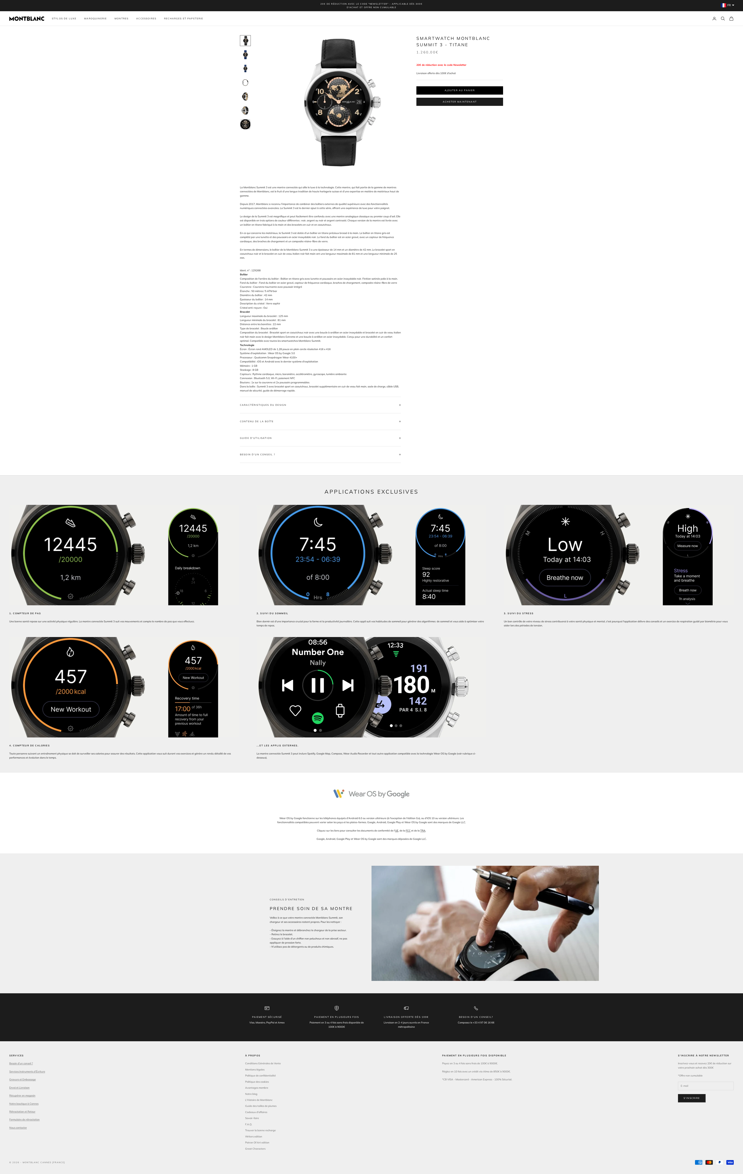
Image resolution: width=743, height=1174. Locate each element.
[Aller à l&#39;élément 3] (245, 68)
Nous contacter (18, 1127)
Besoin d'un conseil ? (21, 1063)
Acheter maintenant (460, 101)
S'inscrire (692, 1098)
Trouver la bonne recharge (260, 1130)
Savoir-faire (252, 1118)
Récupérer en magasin (22, 1095)
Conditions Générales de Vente (263, 1063)
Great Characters (255, 1148)
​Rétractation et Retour (22, 1111)
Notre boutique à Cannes (24, 1103)
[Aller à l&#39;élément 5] (245, 96)
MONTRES (121, 18)
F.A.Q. (248, 1124)
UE (396, 830)
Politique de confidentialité (260, 1075)
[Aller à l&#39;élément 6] (245, 110)
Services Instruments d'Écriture (27, 1071)
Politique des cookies (257, 1081)
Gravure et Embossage (22, 1079)
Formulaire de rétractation (24, 1119)
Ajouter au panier (460, 90)
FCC (408, 830)
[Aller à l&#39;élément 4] (245, 82)
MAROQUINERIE (95, 18)
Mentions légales (255, 1069)
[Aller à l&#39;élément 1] (245, 40)
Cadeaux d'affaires (256, 1112)
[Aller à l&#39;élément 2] (245, 54)
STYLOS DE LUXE (64, 18)
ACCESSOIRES (146, 18)
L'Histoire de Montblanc (258, 1099)
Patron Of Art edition (257, 1142)
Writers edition (253, 1136)
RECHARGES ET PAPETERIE (183, 18)
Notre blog (251, 1093)
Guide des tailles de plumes (260, 1105)
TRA (422, 830)
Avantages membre (256, 1087)
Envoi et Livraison (19, 1087)
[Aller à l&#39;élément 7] (245, 124)
